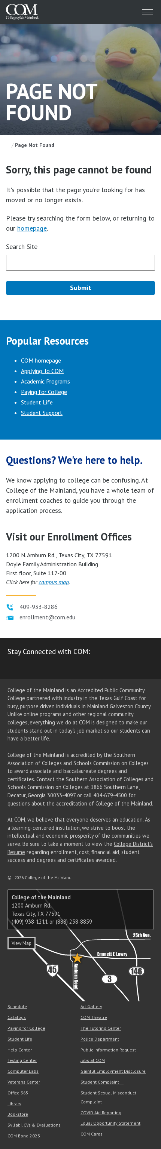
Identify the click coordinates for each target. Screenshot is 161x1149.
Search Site (21, 246)
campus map (54, 582)
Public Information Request (108, 1050)
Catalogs (16, 1017)
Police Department (99, 1039)
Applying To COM (42, 371)
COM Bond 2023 (23, 1136)
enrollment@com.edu (47, 617)
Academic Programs (45, 381)
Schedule (17, 1006)
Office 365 (17, 1093)
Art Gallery (91, 1006)
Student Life (37, 402)
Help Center (19, 1050)
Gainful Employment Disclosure (113, 1071)
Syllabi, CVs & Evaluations (34, 1125)
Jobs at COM (92, 1060)
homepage (32, 228)
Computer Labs (23, 1071)
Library (14, 1103)
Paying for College (44, 391)
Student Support (42, 412)
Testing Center (22, 1060)
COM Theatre (93, 1017)
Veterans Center (23, 1082)
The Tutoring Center (100, 1028)
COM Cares (91, 1134)
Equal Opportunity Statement (110, 1123)
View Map (21, 943)
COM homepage (41, 360)
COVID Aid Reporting (100, 1112)
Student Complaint (99, 1082)
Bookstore (17, 1114)
